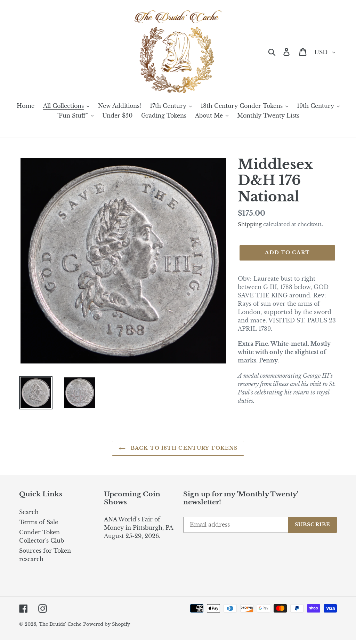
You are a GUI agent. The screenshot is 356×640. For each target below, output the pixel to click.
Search (29, 512)
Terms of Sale (38, 522)
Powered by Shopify (106, 624)
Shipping (250, 224)
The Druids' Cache (60, 624)
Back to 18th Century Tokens (183, 448)
